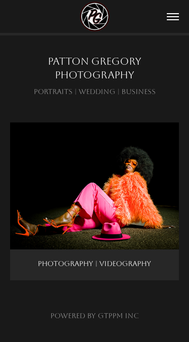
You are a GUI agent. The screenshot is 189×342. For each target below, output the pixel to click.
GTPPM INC (118, 316)
